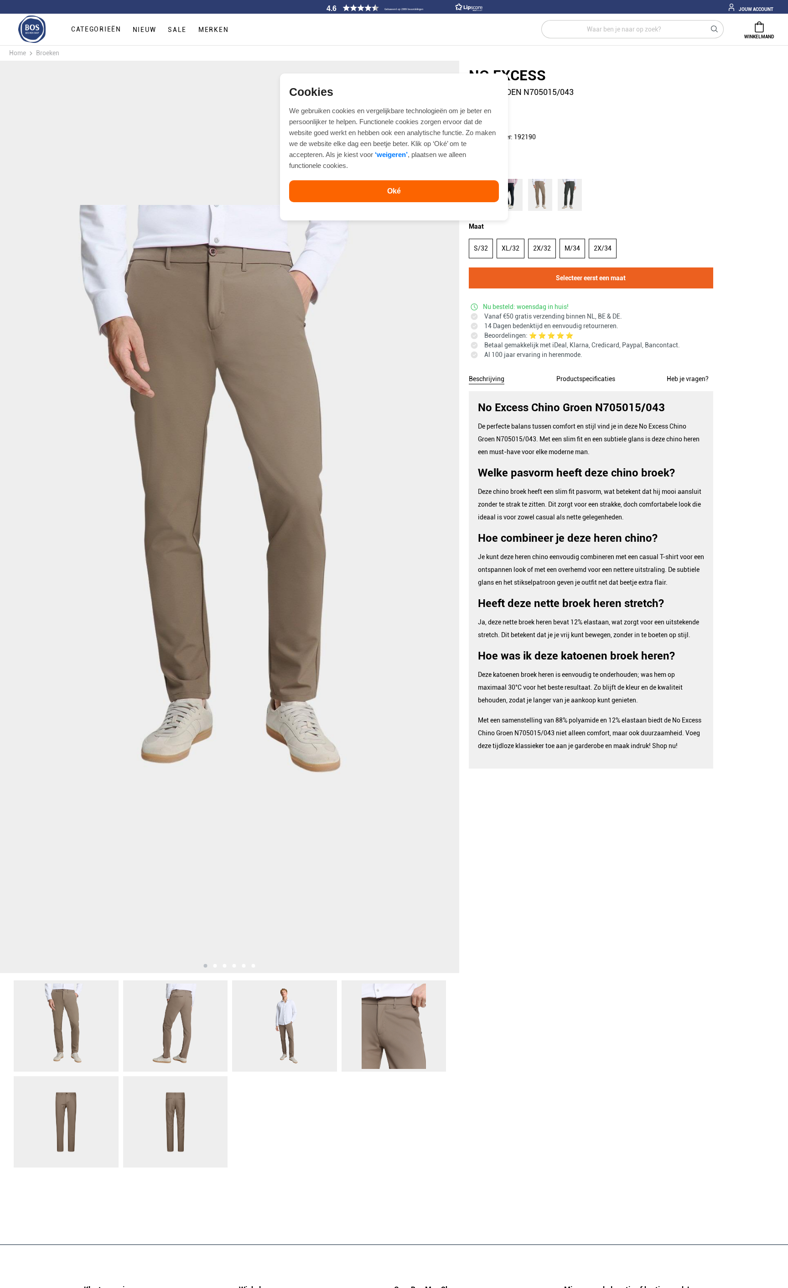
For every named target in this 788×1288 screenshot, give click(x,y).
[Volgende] (390, 517)
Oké (394, 191)
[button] (403, 8)
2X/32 (542, 248)
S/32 (481, 248)
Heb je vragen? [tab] (688, 378)
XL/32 (510, 248)
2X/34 (603, 248)
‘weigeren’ (391, 154)
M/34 (572, 248)
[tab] (486, 377)
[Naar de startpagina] (32, 29)
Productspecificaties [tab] (585, 378)
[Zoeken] (714, 29)
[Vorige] (68, 517)
